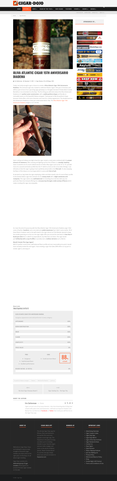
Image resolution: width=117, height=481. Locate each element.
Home (14, 15)
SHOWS (84, 9)
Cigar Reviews (39, 81)
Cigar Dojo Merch (91, 437)
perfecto (53, 380)
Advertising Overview (92, 431)
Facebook (44, 411)
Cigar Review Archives (92, 442)
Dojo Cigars (89, 446)
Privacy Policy (90, 455)
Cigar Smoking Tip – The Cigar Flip (58, 391)
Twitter (51, 411)
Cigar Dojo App (79, 12)
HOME (19, 9)
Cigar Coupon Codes (92, 433)
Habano (33, 380)
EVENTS (76, 9)
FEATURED (69, 9)
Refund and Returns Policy (94, 457)
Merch (93, 9)
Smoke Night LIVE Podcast (94, 461)
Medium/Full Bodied (43, 380)
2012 (52, 81)
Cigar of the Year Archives (93, 440)
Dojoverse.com (41, 457)
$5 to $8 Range (47, 81)
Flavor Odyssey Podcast (93, 450)
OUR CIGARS (59, 9)
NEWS (34, 9)
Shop (87, 459)
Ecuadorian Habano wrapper (21, 380)
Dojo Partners (90, 448)
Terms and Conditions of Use (94, 463)
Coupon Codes (87, 12)
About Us (102, 12)
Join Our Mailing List (92, 453)
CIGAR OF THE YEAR (46, 9)
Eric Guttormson (18, 81)
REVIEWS (26, 9)
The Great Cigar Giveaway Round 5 (28, 391)
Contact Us (94, 12)
